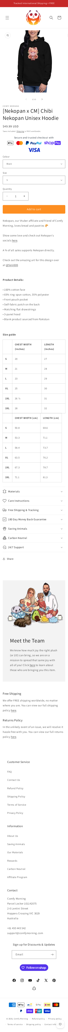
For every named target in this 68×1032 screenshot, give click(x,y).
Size (5, 172)
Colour (6, 156)
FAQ (9, 771)
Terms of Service (16, 804)
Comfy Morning (21, 1018)
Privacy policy (55, 1018)
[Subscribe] (52, 954)
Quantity (7, 188)
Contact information (54, 1024)
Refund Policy (15, 788)
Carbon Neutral (16, 869)
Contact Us (13, 780)
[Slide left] (26, 99)
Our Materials (15, 852)
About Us (12, 836)
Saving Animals (16, 844)
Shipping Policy (16, 796)
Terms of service (15, 1024)
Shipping (20, 131)
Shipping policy (33, 1024)
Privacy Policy (15, 813)
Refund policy (38, 1018)
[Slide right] (42, 99)
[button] (7, 18)
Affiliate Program (17, 877)
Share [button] (10, 558)
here (14, 240)
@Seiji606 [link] (12, 265)
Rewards (12, 860)
